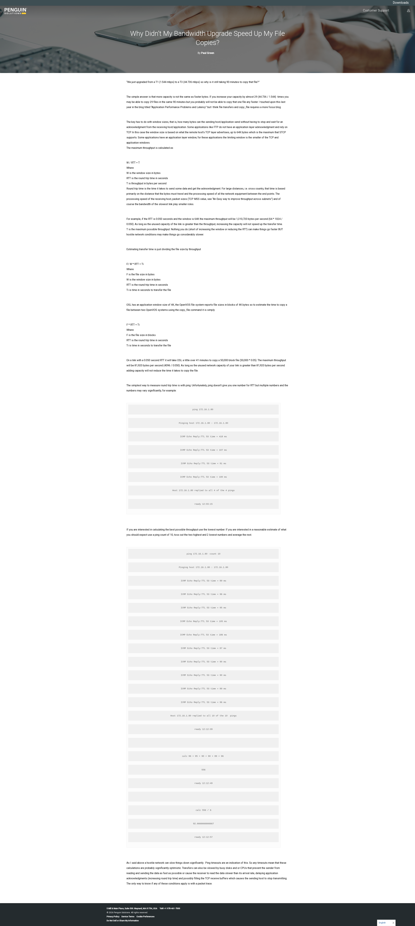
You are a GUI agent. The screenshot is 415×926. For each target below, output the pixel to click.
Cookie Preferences (145, 916)
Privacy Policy (113, 916)
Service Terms (127, 916)
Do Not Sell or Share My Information (123, 921)
